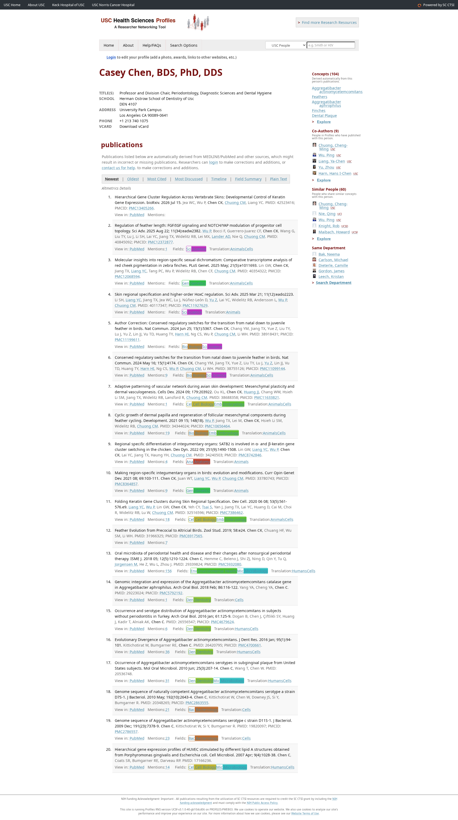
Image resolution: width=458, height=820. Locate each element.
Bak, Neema (329, 254)
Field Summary (248, 178)
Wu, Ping (330, 155)
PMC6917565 (190, 535)
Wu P (206, 230)
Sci (196, 248)
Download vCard (134, 126)
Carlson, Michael (333, 259)
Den (198, 599)
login (213, 162)
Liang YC (139, 270)
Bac (203, 709)
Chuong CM (235, 202)
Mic (252, 570)
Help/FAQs (152, 45)
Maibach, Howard (338, 231)
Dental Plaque (324, 115)
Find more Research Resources (329, 22)
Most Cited (156, 178)
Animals (237, 248)
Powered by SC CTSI (438, 5)
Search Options (183, 45)
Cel (200, 404)
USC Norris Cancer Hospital (113, 5)
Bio (192, 346)
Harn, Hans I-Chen (338, 173)
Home (109, 45)
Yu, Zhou (330, 167)
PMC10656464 (217, 426)
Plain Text (278, 178)
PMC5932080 (229, 564)
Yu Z (213, 299)
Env (214, 570)
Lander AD (221, 236)
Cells (249, 248)
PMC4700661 (249, 645)
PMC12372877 (160, 242)
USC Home (12, 5)
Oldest (133, 178)
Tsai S (207, 506)
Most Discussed (189, 178)
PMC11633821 (266, 397)
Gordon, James (332, 270)
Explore (324, 122)
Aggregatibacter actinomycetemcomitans (337, 89)
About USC (36, 5)
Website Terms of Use (305, 813)
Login (111, 57)
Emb (229, 404)
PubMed (137, 214)
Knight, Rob (333, 225)
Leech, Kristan (331, 276)
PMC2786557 (126, 731)
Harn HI (182, 334)
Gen (194, 283)
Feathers (319, 96)
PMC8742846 (250, 454)
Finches (318, 110)
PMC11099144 (272, 368)
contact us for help (118, 167)
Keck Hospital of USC (68, 5)
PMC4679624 (222, 621)
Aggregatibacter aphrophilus (326, 103)
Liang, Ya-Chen (335, 161)
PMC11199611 (127, 339)
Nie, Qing (330, 213)
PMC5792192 (171, 592)
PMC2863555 (197, 702)
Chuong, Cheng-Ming (333, 147)
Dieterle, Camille (333, 265)
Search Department (333, 282)
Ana (198, 461)
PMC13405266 (141, 208)
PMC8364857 (126, 483)
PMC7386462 (231, 512)
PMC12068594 (127, 276)
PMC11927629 (195, 305)
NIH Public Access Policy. (262, 803)
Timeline (219, 178)
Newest (112, 178)
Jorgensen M (126, 564)
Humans (299, 570)
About (128, 45)
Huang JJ (251, 391)
